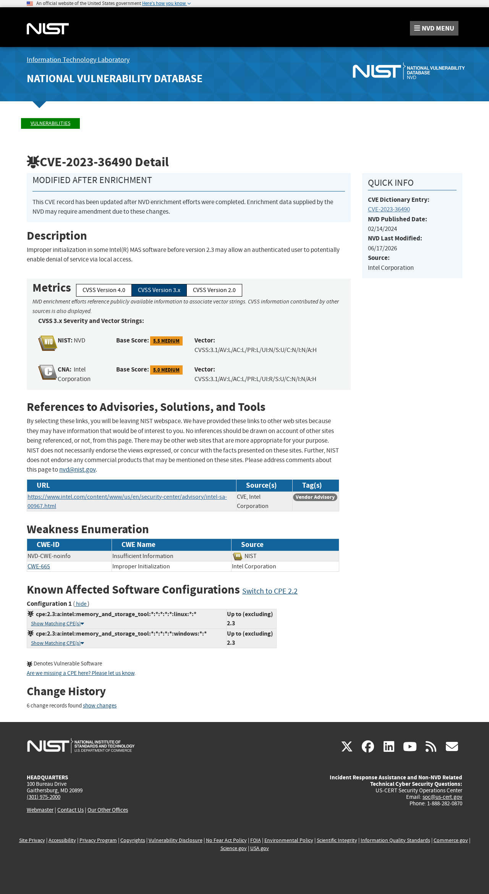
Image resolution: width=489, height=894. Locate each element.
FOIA (255, 840)
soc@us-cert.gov (442, 797)
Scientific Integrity (337, 840)
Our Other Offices (107, 810)
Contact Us (70, 810)
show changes (100, 705)
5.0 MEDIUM (166, 370)
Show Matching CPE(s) (56, 623)
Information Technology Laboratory (78, 59)
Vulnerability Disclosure (175, 840)
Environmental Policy (288, 840)
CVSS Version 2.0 (214, 290)
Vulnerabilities (50, 123)
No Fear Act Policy (226, 840)
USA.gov (259, 848)
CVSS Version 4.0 (104, 290)
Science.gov (233, 848)
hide (81, 604)
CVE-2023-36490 (389, 209)
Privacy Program (98, 840)
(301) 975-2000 (43, 797)
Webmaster (40, 810)
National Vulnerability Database (114, 78)
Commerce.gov (451, 840)
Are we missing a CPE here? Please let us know (80, 673)
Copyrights (132, 840)
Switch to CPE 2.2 (270, 591)
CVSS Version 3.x (159, 290)
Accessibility (62, 840)
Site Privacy (32, 840)
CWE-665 (39, 566)
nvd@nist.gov (77, 470)
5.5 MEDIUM (166, 340)
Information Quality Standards (395, 840)
